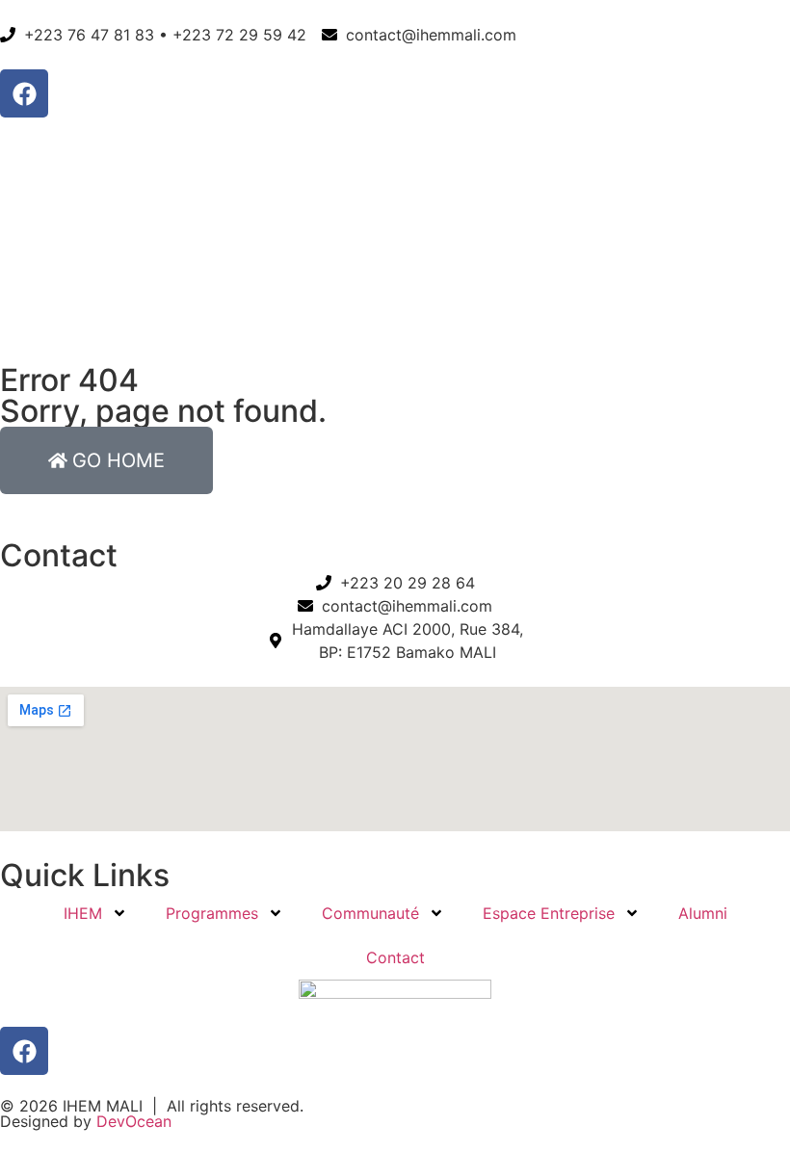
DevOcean (133, 1121)
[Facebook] (24, 93)
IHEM (83, 913)
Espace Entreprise (549, 913)
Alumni (702, 913)
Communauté (370, 913)
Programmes (212, 913)
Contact (395, 957)
